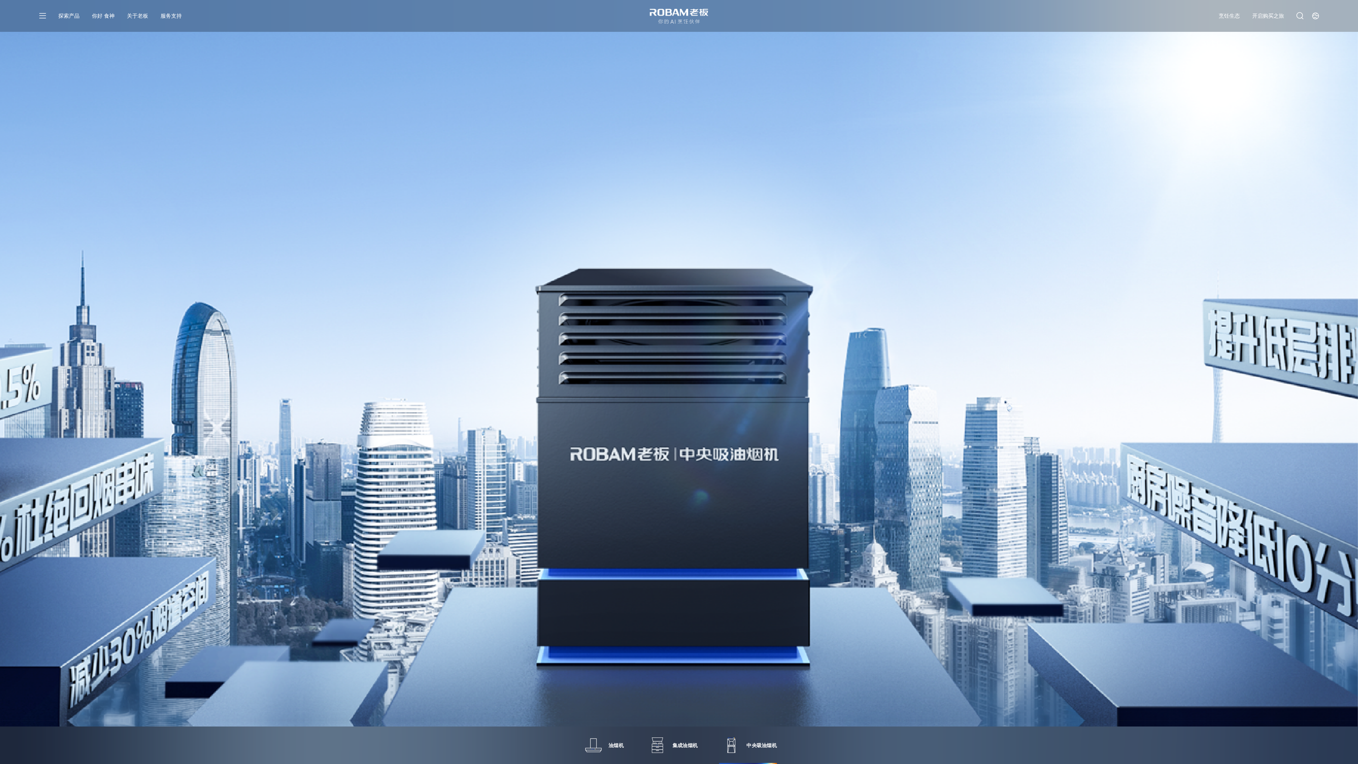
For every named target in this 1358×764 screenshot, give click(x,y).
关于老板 (137, 15)
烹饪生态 (1229, 15)
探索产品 (69, 15)
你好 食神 (103, 15)
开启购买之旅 (1268, 15)
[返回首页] (679, 16)
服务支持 (171, 15)
